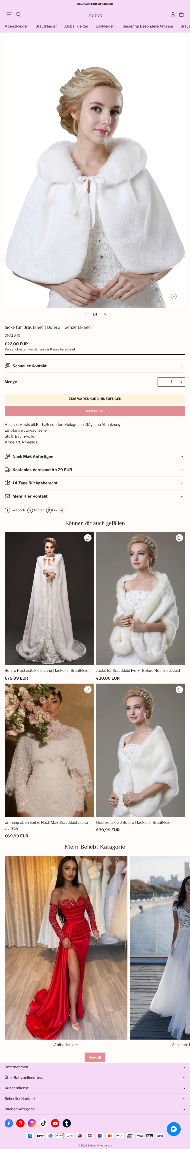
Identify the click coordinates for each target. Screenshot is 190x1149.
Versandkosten (16, 349)
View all (95, 1057)
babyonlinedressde (100, 1145)
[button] (9, 14)
